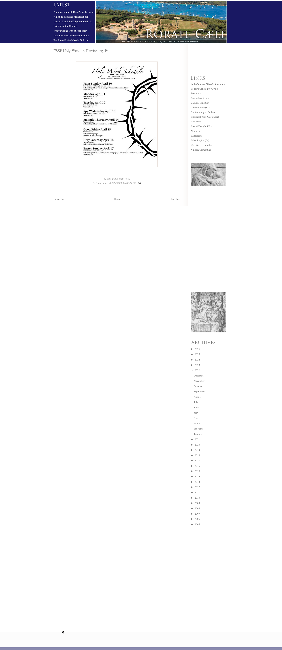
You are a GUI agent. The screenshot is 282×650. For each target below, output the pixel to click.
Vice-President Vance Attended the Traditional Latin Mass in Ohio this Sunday (71, 40)
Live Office (197, 126)
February (198, 428)
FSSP (115, 179)
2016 (197, 466)
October (198, 386)
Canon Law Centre (200, 98)
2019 (197, 450)
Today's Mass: (208, 84)
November (199, 381)
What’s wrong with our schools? (70, 30)
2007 (197, 513)
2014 (197, 476)
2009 (197, 503)
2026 (197, 349)
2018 (197, 455)
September (199, 391)
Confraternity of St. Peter (203, 112)
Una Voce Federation (201, 145)
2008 (197, 508)
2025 (197, 354)
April (196, 418)
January (198, 434)
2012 (197, 487)
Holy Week (124, 179)
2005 (197, 524)
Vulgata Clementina (201, 150)
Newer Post (59, 199)
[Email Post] (139, 183)
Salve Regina (197, 140)
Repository (196, 135)
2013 (197, 482)
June (196, 407)
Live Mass (196, 121)
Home (117, 199)
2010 (197, 497)
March (197, 423)
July (196, 402)
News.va (195, 131)
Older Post (175, 199)
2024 (197, 359)
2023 (197, 365)
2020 (197, 444)
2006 (197, 519)
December (199, 375)
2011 (197, 492)
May (196, 412)
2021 (197, 439)
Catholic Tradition (200, 103)
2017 (197, 460)
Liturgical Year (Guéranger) (205, 117)
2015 (197, 471)
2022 (197, 370)
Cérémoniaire (198, 107)
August (197, 397)
